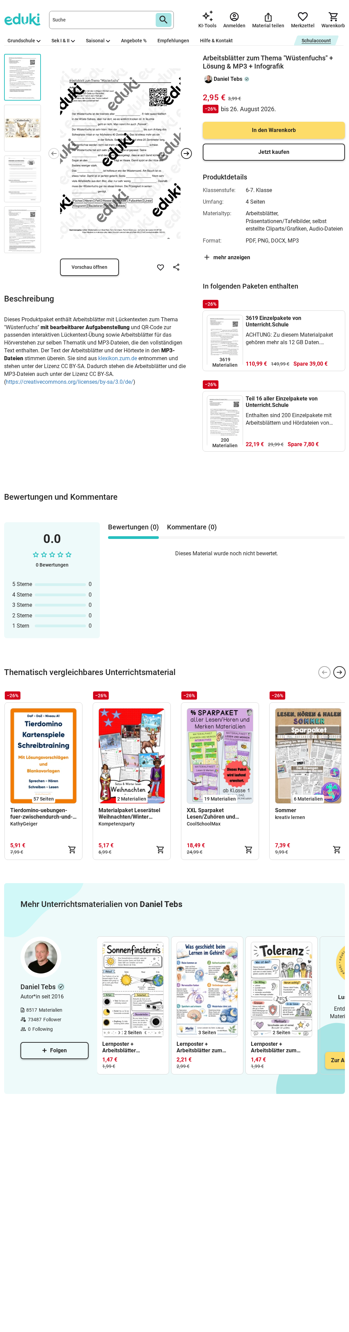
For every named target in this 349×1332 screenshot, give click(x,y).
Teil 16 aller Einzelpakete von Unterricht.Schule (282, 401)
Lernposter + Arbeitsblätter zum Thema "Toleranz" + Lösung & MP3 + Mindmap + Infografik (277, 1047)
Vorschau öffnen (89, 267)
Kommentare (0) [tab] (192, 527)
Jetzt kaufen (273, 152)
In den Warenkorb (274, 130)
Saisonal (95, 40)
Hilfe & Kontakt (216, 40)
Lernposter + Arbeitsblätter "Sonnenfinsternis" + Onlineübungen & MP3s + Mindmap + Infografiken (131, 1047)
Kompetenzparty (116, 823)
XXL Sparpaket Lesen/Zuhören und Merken (211, 813)
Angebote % (134, 40)
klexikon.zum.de (117, 358)
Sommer (285, 810)
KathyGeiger (23, 823)
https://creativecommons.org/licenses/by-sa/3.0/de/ (69, 382)
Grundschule (21, 40)
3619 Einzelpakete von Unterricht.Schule (273, 321)
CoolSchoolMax (204, 823)
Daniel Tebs (228, 79)
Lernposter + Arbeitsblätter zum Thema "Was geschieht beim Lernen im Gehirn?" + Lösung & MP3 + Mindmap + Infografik (207, 1047)
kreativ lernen (290, 817)
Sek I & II (60, 40)
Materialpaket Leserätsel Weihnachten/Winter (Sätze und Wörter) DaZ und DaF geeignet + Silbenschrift (129, 813)
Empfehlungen (173, 40)
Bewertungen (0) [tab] (133, 527)
